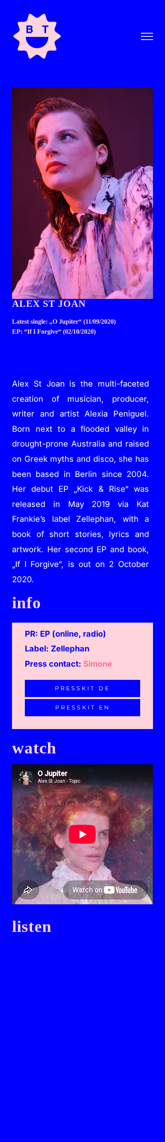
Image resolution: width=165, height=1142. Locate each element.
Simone (97, 664)
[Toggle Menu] (147, 36)
